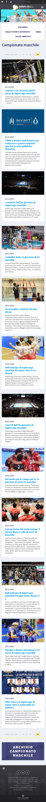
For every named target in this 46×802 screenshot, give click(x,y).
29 (34, 54)
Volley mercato (23, 36)
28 (30, 54)
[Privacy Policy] (17, 789)
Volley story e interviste (17, 32)
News (38, 32)
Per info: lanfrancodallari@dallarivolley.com (23, 787)
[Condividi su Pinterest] (27, 772)
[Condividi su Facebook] (19, 772)
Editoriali (23, 27)
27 (27, 54)
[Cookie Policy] (27, 789)
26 (23, 54)
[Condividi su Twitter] (23, 772)
